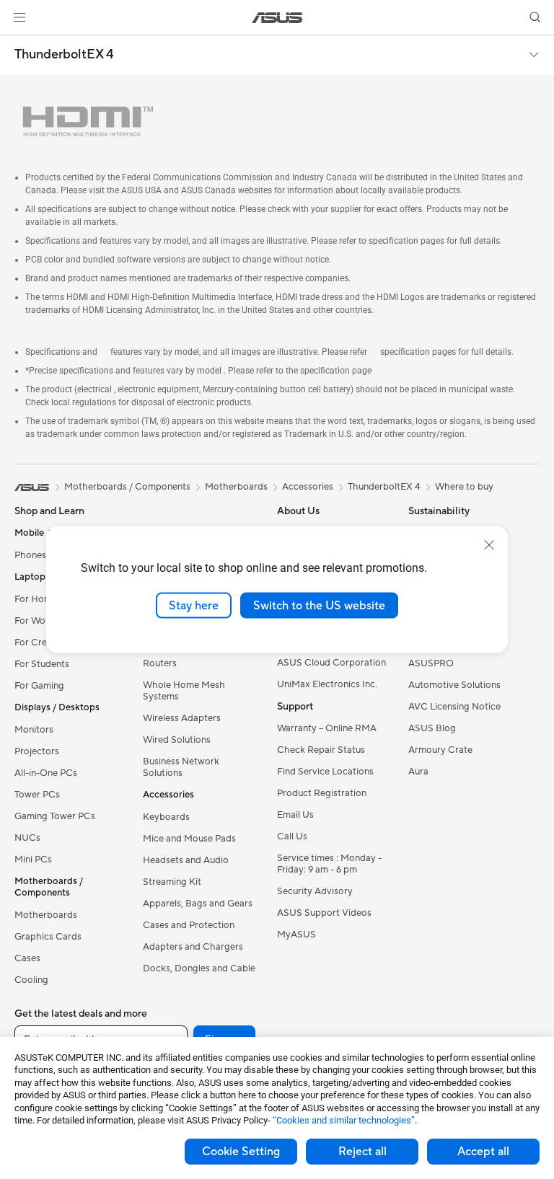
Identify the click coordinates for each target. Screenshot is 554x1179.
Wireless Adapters (182, 718)
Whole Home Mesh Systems (184, 690)
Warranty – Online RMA (327, 728)
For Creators (41, 642)
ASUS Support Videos (324, 913)
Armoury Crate (440, 750)
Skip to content (17, 44)
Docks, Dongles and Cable (199, 968)
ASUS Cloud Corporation (331, 662)
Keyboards (166, 817)
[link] (277, 17)
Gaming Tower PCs (54, 816)
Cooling (31, 980)
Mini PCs (33, 859)
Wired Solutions (177, 740)
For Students (41, 664)
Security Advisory (315, 891)
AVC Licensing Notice (454, 706)
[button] (19, 17)
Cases (27, 958)
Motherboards (45, 915)
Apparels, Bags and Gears (197, 903)
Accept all (483, 1151)
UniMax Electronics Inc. (327, 684)
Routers (160, 663)
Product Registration (321, 793)
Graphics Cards (48, 936)
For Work (34, 621)
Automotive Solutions (454, 685)
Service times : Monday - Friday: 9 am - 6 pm (329, 863)
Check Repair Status (321, 750)
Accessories (307, 487)
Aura (418, 771)
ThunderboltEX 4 (64, 55)
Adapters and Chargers (193, 947)
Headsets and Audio (186, 860)
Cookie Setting (241, 1151)
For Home (35, 599)
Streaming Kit (172, 882)
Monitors (33, 730)
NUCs (27, 838)
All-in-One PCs (45, 773)
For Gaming (39, 686)
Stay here (194, 605)
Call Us (292, 836)
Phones (30, 555)
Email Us (295, 815)
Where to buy (464, 487)
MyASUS (296, 934)
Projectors (36, 751)
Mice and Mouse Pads (189, 838)
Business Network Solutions (181, 767)
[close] (489, 544)
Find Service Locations (325, 771)
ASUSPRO (431, 663)
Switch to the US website (319, 605)
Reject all (362, 1151)
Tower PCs (37, 794)
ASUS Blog (432, 728)
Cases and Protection (188, 925)
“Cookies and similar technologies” (344, 1120)
